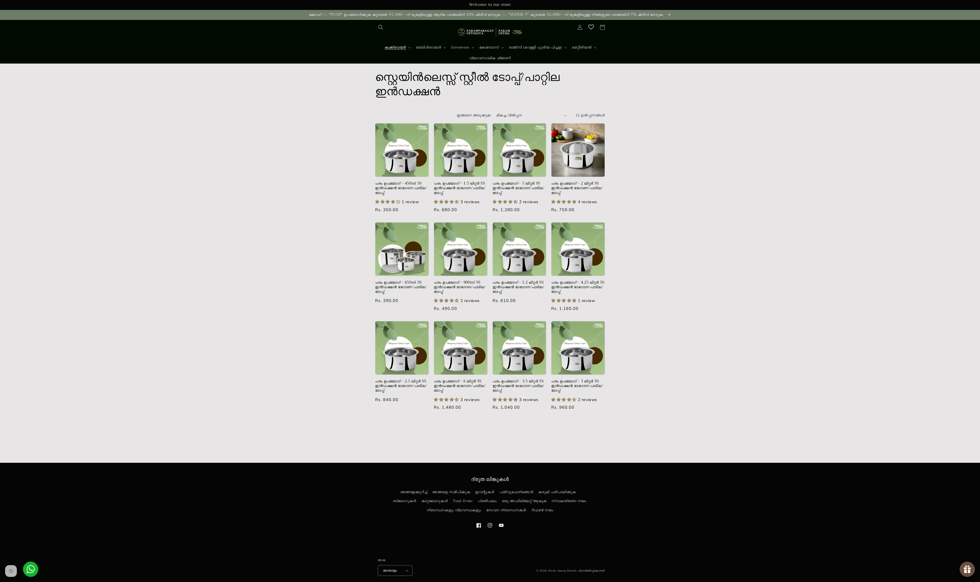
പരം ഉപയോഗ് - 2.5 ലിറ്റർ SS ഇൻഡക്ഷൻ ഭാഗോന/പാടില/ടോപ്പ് (401, 386)
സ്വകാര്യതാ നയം (569, 501)
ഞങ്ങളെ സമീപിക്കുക (451, 492)
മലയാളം (390, 570)
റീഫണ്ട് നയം (542, 510)
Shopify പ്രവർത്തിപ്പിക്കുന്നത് (586, 571)
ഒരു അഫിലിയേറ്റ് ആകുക (524, 501)
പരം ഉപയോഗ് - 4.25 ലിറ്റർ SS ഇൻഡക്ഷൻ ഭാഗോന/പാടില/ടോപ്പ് (578, 287)
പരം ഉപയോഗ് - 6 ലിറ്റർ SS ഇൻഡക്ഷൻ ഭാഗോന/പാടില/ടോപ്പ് (459, 386)
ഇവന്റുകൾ (484, 492)
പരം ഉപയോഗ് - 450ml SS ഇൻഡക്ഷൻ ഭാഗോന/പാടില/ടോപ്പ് (401, 188)
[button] (380, 27)
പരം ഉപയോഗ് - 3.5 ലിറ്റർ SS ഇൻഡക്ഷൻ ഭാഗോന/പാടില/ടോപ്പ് (518, 386)
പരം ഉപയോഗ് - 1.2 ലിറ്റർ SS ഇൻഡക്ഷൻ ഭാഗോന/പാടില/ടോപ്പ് (518, 287)
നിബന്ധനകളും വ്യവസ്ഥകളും (454, 510)
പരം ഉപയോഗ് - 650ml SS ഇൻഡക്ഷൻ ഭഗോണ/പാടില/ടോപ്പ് (400, 287)
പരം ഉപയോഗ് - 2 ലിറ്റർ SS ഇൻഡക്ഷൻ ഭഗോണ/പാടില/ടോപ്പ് (577, 188)
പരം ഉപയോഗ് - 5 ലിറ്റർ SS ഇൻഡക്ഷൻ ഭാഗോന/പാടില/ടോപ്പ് (518, 188)
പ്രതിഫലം (487, 501)
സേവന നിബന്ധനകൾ (506, 510)
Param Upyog (557, 571)
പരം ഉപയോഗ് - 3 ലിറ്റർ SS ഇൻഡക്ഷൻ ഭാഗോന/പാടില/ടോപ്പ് (577, 386)
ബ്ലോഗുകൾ (404, 501)
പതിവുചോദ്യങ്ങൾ (516, 492)
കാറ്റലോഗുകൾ (434, 501)
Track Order (463, 501)
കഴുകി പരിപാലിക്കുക (557, 492)
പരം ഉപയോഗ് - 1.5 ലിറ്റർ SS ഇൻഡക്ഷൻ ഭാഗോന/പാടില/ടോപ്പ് (459, 188)
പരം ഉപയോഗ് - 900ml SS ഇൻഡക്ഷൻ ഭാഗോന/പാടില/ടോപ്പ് (459, 287)
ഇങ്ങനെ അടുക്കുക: (474, 115)
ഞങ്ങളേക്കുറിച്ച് (413, 492)
